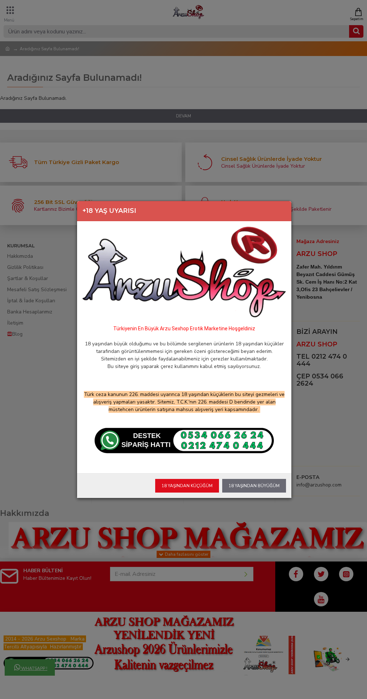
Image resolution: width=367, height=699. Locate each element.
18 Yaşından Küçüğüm (187, 486)
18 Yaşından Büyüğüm (254, 486)
